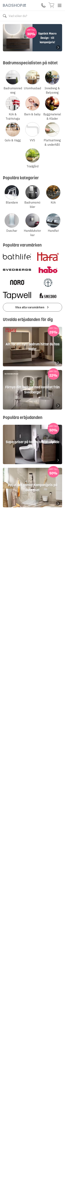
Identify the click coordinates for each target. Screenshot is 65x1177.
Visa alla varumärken (29, 307)
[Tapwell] (17, 295)
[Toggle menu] (59, 5)
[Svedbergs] (17, 269)
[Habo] (48, 269)
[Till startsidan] (14, 5)
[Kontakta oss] (43, 5)
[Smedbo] (48, 295)
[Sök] (4, 16)
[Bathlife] (17, 256)
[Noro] (17, 282)
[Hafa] (48, 256)
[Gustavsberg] (48, 282)
